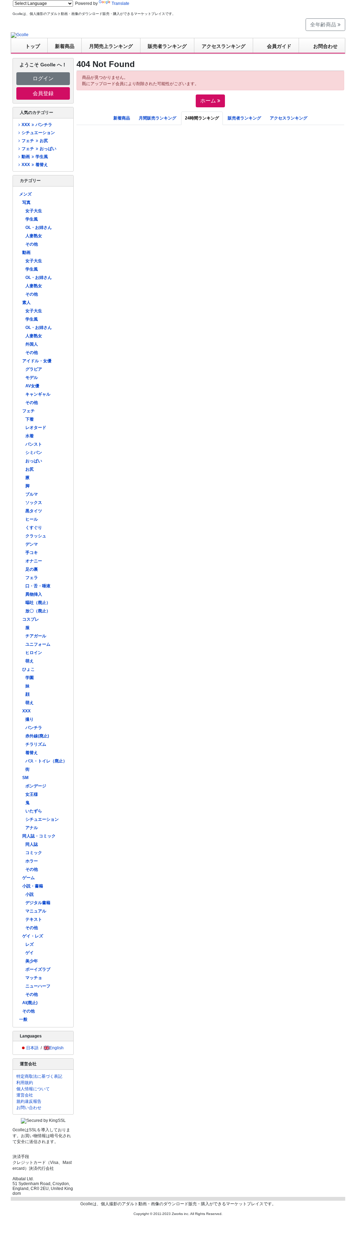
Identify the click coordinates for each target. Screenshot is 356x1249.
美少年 (31, 961)
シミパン (33, 452)
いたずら (33, 811)
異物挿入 (33, 594)
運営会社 (24, 1095)
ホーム (208, 101)
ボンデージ (35, 786)
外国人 (31, 344)
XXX (26, 711)
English (56, 1047)
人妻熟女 (33, 235)
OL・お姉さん (38, 227)
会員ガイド (279, 46)
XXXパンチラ (37, 124)
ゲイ (29, 952)
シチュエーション (38, 132)
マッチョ (33, 977)
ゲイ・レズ (32, 936)
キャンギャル (37, 394)
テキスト (33, 919)
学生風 (31, 219)
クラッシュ (35, 535)
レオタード (35, 427)
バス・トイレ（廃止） (46, 761)
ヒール (31, 519)
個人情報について (33, 1088)
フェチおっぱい (39, 148)
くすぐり (33, 527)
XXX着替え (35, 164)
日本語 (32, 1047)
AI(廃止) (30, 1002)
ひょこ (28, 669)
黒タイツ (33, 510)
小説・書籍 (32, 886)
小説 (29, 894)
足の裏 (31, 569)
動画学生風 (35, 156)
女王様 (31, 794)
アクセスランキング (223, 46)
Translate (120, 3)
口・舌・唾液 (37, 586)
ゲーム (28, 877)
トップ (32, 46)
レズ (29, 944)
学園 (29, 677)
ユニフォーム (37, 644)
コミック (33, 852)
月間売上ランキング (111, 46)
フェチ (28, 410)
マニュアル (35, 911)
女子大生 (33, 210)
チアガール (35, 636)
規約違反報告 (28, 1101)
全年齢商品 (324, 24)
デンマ (31, 544)
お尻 (29, 469)
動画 (26, 252)
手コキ (31, 552)
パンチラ (33, 727)
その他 (31, 244)
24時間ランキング (202, 118)
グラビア (33, 369)
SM (25, 777)
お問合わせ (325, 46)
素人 (26, 302)
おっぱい (33, 460)
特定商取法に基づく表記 (39, 1076)
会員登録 (43, 93)
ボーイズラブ (37, 969)
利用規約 (24, 1082)
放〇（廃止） (37, 611)
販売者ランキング (167, 46)
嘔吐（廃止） (37, 602)
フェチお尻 (35, 140)
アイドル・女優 (36, 360)
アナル (31, 827)
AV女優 (32, 385)
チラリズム (35, 744)
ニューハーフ (37, 986)
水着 (29, 435)
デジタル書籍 (37, 902)
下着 (29, 419)
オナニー (33, 561)
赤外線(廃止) (37, 736)
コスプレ (30, 619)
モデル (31, 377)
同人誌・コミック (39, 836)
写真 (26, 202)
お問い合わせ (28, 1107)
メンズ (25, 194)
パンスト (33, 444)
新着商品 (64, 46)
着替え (31, 752)
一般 (23, 1019)
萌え (29, 661)
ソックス (33, 502)
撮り (29, 719)
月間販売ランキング (157, 118)
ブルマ (31, 494)
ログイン (43, 78)
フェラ (31, 577)
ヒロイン (33, 652)
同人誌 (31, 844)
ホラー (31, 861)
